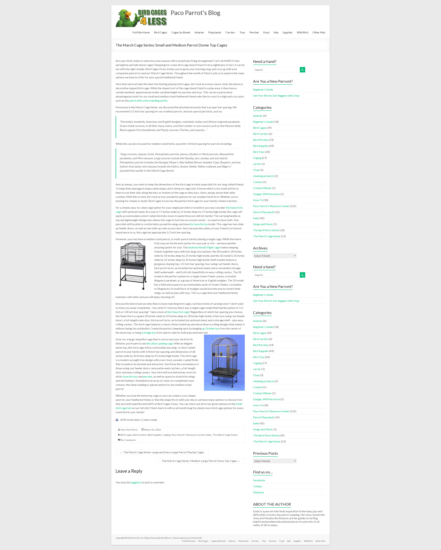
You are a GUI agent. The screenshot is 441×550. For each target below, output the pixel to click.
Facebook (259, 480)
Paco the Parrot (129, 429)
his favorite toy (199, 224)
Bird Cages (160, 32)
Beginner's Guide (263, 121)
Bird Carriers (140, 434)
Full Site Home (141, 32)
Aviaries (199, 32)
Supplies (288, 32)
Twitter (257, 486)
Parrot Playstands (263, 212)
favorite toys (130, 376)
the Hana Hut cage (178, 311)
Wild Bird (302, 32)
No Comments (128, 439)
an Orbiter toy (210, 328)
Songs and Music (263, 224)
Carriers (230, 32)
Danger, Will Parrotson (266, 194)
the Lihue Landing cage (159, 343)
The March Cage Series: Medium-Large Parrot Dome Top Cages (201, 460)
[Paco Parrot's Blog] (141, 9)
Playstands (214, 32)
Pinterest (258, 492)
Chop (256, 169)
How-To (258, 200)
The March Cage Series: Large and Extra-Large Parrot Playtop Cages (162, 452)
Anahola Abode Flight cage (204, 247)
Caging (166, 434)
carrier (257, 163)
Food (266, 32)
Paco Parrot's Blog (195, 12)
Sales (209, 434)
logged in (136, 482)
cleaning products (263, 175)
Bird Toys (258, 151)
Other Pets (318, 32)
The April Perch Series (266, 230)
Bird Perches (260, 139)
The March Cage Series (225, 434)
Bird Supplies (155, 434)
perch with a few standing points (148, 100)
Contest (258, 182)
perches (147, 376)
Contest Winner (262, 188)
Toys (242, 32)
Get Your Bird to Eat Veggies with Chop (276, 95)
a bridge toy (149, 332)
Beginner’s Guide (263, 89)
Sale (276, 32)
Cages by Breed (180, 32)
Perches (254, 32)
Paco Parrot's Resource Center (188, 434)
